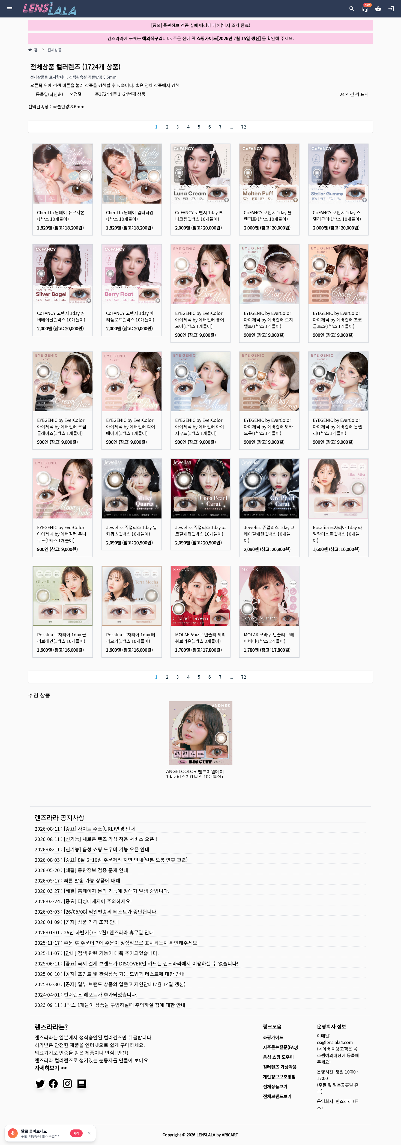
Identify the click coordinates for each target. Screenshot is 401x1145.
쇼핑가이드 (273, 1037)
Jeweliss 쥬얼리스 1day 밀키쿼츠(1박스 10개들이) (131, 530)
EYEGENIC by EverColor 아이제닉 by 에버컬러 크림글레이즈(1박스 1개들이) (61, 426)
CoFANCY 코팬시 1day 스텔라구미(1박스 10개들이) (337, 215)
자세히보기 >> (51, 1068)
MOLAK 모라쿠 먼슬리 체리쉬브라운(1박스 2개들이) (200, 637)
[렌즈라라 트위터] (40, 1083)
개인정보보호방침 (279, 1076)
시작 (76, 1133)
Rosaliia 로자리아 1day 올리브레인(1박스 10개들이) (61, 637)
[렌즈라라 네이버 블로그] (81, 1083)
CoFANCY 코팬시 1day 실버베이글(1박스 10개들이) (61, 316)
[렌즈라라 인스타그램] (67, 1083)
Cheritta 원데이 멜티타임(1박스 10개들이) (130, 215)
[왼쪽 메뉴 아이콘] (9, 8)
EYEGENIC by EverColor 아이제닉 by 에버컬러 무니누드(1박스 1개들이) (61, 534)
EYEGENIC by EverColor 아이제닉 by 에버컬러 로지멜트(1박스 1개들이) (268, 319)
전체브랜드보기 (277, 1096)
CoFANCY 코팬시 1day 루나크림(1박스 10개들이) (199, 215)
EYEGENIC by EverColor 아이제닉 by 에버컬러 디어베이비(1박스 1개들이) (130, 426)
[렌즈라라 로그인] (391, 8)
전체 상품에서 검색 (162, 85)
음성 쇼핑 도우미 (278, 1057)
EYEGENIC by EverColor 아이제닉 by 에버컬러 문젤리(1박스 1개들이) (337, 426)
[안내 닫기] (89, 1133)
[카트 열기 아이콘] (378, 8)
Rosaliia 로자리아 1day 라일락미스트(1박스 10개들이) (337, 534)
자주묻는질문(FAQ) (280, 1047)
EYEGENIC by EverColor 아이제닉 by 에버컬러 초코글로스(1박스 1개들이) (337, 319)
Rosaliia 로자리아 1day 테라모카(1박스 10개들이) (130, 637)
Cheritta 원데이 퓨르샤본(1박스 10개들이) (61, 215)
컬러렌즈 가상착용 (280, 1066)
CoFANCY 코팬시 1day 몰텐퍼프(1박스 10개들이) (268, 215)
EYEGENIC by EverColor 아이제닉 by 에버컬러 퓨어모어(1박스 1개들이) (199, 319)
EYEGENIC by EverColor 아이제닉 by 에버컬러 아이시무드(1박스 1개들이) (199, 426)
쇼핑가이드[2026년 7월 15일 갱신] (229, 38)
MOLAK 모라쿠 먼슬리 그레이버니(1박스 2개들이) (269, 637)
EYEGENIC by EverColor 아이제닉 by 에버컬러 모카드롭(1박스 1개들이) (268, 426)
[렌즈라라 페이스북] (53, 1083)
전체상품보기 (275, 1086)
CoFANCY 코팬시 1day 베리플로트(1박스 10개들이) (130, 316)
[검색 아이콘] (351, 8)
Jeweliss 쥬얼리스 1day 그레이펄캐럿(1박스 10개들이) (269, 534)
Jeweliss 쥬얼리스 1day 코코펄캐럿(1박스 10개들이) (200, 530)
